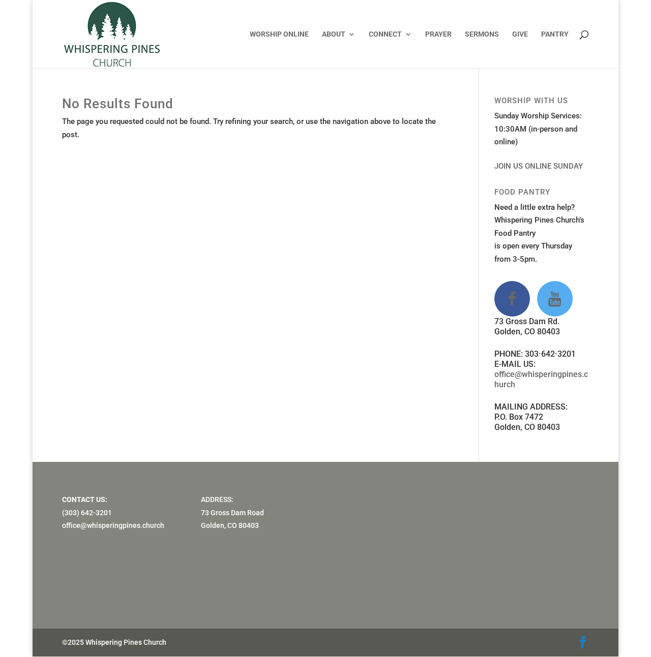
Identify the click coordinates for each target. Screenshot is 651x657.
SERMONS (482, 34)
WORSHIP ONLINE (279, 34)
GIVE (520, 34)
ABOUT (333, 34)
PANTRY (555, 34)
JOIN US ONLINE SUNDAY (538, 166)
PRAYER (438, 34)
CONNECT (385, 34)
